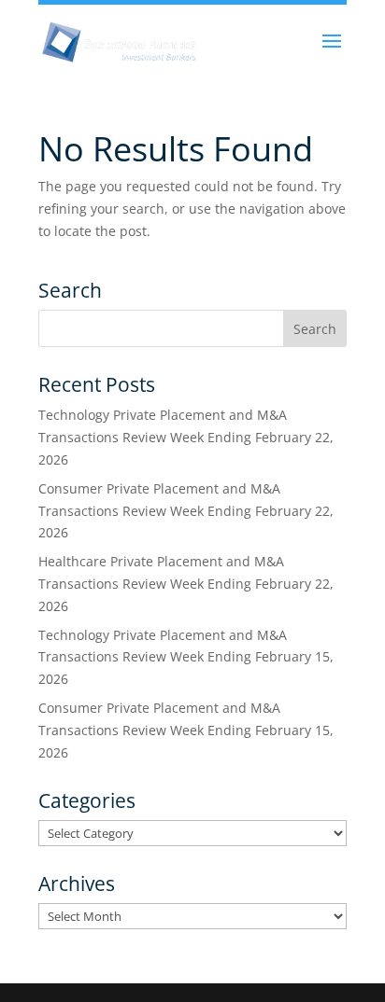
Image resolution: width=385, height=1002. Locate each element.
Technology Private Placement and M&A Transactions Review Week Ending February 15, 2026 (186, 657)
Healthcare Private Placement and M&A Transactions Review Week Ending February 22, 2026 (186, 583)
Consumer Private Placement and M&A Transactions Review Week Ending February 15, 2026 (186, 730)
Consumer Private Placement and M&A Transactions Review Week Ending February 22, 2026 (186, 511)
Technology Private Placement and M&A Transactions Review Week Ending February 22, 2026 (186, 437)
